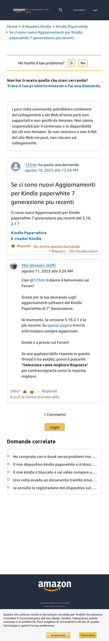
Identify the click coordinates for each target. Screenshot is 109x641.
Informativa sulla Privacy (54, 606)
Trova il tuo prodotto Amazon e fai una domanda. (54, 85)
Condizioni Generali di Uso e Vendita (54, 603)
